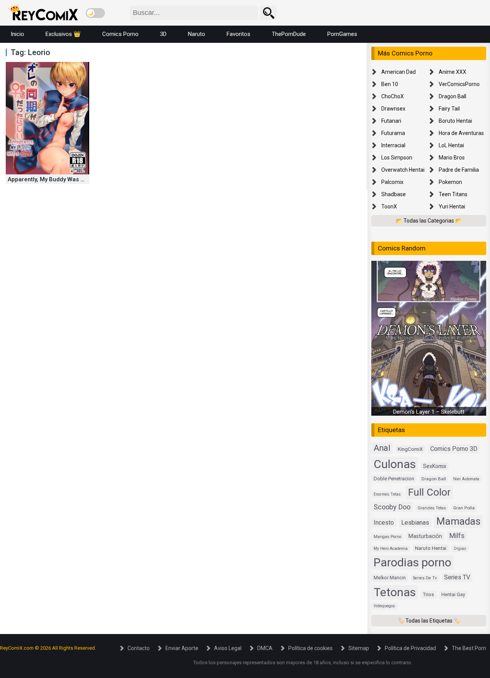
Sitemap (358, 648)
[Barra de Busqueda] (268, 13)
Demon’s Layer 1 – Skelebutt (428, 411)
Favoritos (238, 34)
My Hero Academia (391, 548)
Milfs (457, 536)
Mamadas (458, 521)
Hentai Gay (453, 594)
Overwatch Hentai (403, 170)
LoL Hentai (451, 145)
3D (163, 34)
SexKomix (434, 466)
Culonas (395, 464)
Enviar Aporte (181, 648)
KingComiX (410, 449)
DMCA (265, 648)
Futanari (391, 121)
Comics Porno (120, 34)
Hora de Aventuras (461, 133)
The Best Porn (469, 648)
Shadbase (393, 194)
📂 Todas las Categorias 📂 (429, 221)
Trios (428, 594)
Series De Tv (425, 578)
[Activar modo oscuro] (95, 13)
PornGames (342, 34)
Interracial (393, 145)
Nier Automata (466, 478)
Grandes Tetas (432, 508)
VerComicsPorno (459, 84)
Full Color (429, 492)
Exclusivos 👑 (63, 34)
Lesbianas (415, 522)
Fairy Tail (449, 109)
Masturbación (425, 536)
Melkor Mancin (390, 577)
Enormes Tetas (387, 494)
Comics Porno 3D (453, 448)
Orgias (460, 548)
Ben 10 (389, 84)
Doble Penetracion (394, 478)
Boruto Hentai (455, 121)
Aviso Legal (228, 648)
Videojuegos (384, 606)
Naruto (196, 34)
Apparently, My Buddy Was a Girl (51, 179)
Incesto (384, 522)
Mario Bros (452, 157)
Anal (382, 448)
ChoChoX (392, 96)
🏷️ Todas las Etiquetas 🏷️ (429, 621)
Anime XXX (452, 72)
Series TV (457, 577)
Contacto (138, 648)
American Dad (398, 72)
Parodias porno (412, 562)
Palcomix (392, 182)
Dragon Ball (452, 96)
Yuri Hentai (452, 206)
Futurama (393, 133)
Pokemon (450, 182)
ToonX (389, 206)
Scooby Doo (392, 507)
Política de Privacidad (410, 648)
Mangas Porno (387, 536)
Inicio (17, 34)
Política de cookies (310, 648)
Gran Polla (464, 508)
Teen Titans (453, 194)
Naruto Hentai (430, 548)
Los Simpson (396, 157)
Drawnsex (393, 109)
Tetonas (395, 592)
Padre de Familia (459, 170)
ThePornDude (289, 34)
